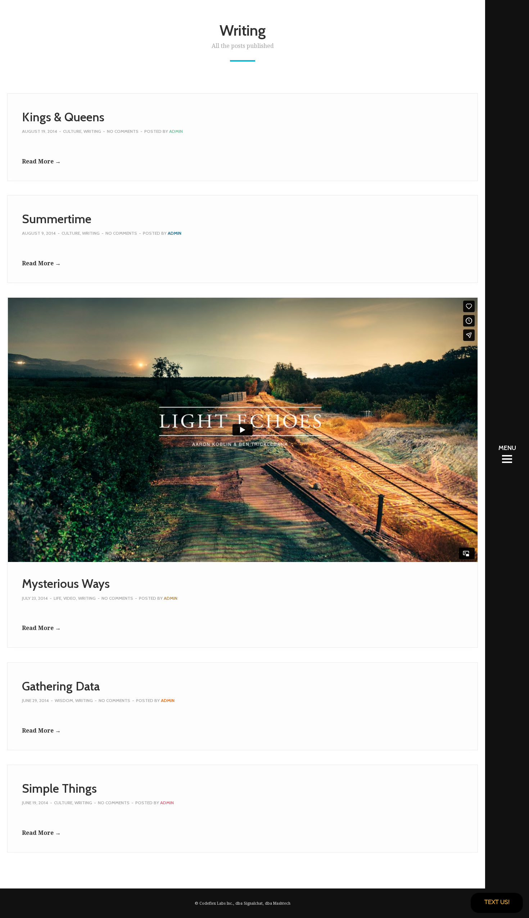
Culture (72, 131)
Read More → (41, 161)
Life (57, 598)
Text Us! (497, 902)
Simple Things (59, 788)
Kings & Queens (63, 117)
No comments (123, 131)
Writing (92, 131)
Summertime (56, 219)
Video (69, 598)
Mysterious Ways (66, 583)
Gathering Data (61, 686)
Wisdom (64, 700)
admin (176, 131)
